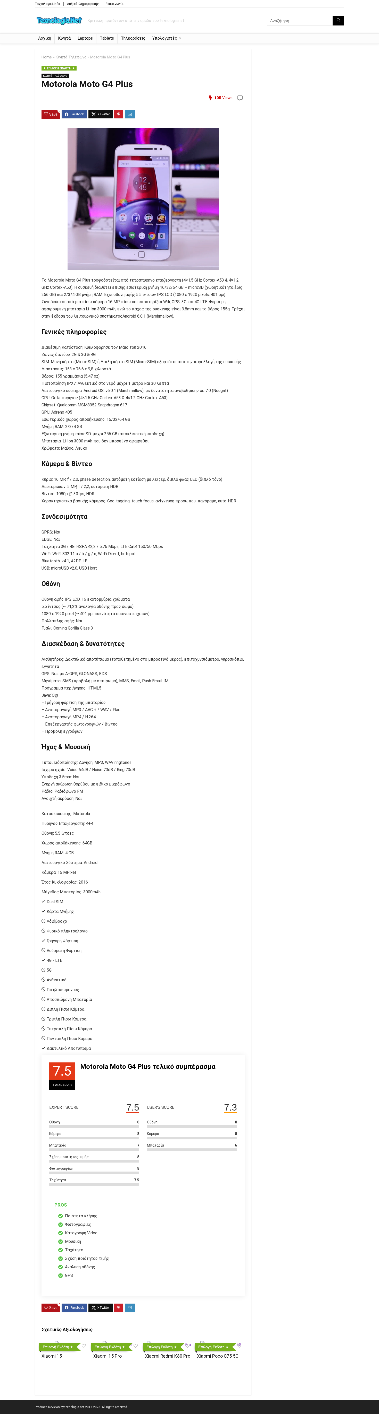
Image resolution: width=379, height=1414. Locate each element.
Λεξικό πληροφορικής (83, 4)
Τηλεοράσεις (133, 38)
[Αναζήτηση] (338, 20)
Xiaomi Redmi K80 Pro (167, 1356)
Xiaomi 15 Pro (107, 1356)
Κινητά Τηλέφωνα (71, 57)
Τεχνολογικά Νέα (47, 4)
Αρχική (44, 38)
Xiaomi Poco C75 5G (217, 1356)
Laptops (85, 38)
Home (47, 57)
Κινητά (64, 38)
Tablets (107, 38)
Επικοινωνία (114, 4)
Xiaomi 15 (52, 1356)
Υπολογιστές (164, 38)
